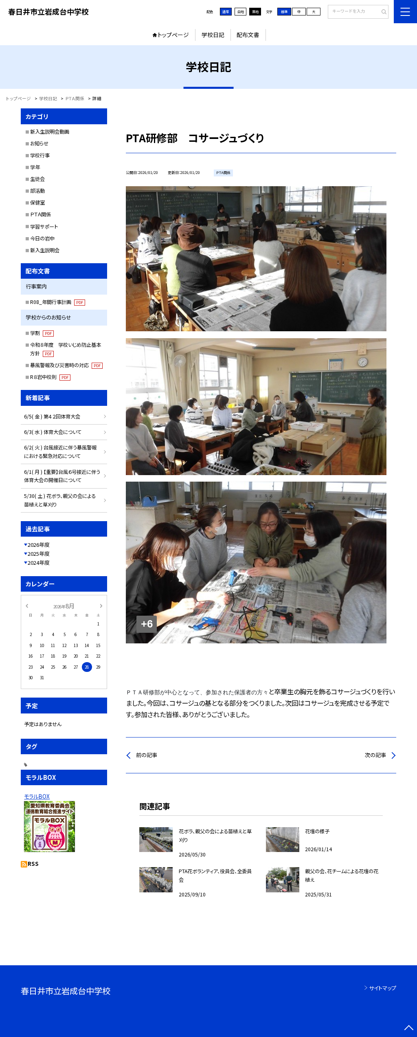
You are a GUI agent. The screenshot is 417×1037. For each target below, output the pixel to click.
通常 (225, 11)
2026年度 (39, 544)
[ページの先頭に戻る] (408, 1028)
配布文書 (248, 35)
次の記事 (375, 755)
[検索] (381, 12)
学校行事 (40, 155)
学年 (35, 167)
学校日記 (213, 35)
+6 (147, 624)
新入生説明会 (44, 250)
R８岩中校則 (49, 377)
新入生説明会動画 (49, 131)
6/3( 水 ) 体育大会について (52, 432)
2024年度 (39, 562)
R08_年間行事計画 (56, 302)
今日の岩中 (42, 238)
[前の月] (27, 605)
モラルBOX (37, 796)
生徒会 (37, 179)
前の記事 (146, 755)
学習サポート (44, 226)
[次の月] (101, 605)
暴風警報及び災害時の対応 (65, 365)
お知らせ (39, 143)
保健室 (37, 202)
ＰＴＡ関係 (40, 214)
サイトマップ (382, 988)
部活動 (37, 190)
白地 (240, 11)
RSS (33, 863)
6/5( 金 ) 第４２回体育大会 (52, 416)
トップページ (173, 35)
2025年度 (39, 553)
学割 (41, 333)
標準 (284, 11)
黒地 (255, 11)
